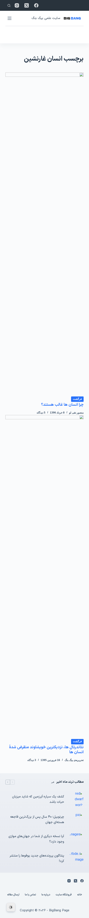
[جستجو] (9, 5)
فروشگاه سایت (64, 895)
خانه (79, 895)
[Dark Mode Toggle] (10, 907)
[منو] (9, 18)
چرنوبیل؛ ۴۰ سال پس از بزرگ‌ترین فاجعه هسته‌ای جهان (37, 819)
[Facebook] (36, 5)
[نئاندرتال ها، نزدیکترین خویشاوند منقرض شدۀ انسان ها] (44, 577)
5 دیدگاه (41, 412)
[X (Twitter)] (26, 5)
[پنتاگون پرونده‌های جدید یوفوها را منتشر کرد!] (76, 858)
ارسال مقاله (13, 895)
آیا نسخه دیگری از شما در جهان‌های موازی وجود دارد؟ (36, 839)
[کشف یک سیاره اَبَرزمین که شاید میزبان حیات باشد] (76, 799)
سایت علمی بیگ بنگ (46, 18)
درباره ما (45, 895)
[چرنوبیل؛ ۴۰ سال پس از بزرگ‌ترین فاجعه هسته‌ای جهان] (76, 819)
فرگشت (77, 399)
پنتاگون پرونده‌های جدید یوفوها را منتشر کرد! (37, 858)
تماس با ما (30, 895)
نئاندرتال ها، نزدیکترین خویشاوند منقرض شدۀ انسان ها (46, 749)
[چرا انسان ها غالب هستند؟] (44, 234)
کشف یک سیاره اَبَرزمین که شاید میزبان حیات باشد (38, 799)
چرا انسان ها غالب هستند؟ (62, 405)
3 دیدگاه (31, 760)
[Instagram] (17, 5)
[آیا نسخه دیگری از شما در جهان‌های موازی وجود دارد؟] (76, 839)
